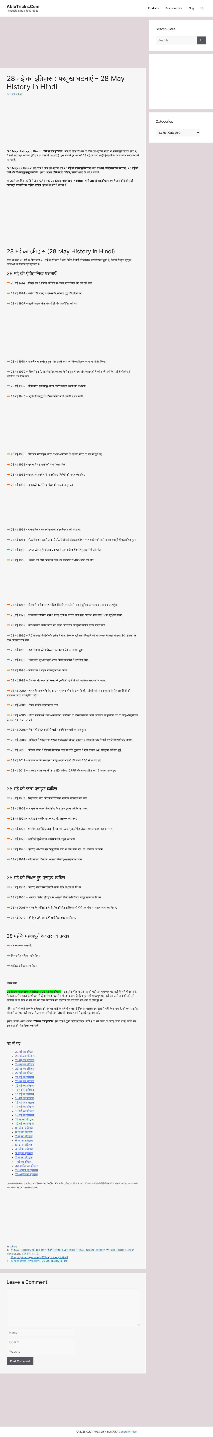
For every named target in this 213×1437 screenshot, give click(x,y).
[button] (201, 8)
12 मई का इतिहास (24, 1115)
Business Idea (173, 8)
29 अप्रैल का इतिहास (26, 1170)
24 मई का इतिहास (24, 1064)
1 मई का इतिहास (23, 1161)
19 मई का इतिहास (24, 1085)
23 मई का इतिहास (24, 1068)
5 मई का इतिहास (23, 1144)
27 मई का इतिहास (24, 1051)
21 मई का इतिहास (24, 1077)
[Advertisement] (73, 43)
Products (153, 8)
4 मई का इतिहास (24, 1149)
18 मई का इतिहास (24, 1089)
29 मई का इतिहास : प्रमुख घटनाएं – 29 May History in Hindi (39, 1260)
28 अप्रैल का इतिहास (26, 1174)
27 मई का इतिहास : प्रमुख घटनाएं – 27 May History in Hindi (39, 1257)
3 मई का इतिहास (24, 1153)
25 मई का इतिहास (24, 1060)
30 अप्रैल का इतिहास (26, 1166)
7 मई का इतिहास (23, 1136)
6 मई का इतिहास (24, 1140)
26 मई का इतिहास (24, 1056)
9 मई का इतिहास (24, 1128)
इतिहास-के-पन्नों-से (30, 1253)
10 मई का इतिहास (24, 1123)
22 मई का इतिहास (24, 1072)
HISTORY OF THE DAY (33, 1250)
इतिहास (13, 1246)
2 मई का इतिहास (23, 1157)
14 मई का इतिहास (24, 1106)
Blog (191, 8)
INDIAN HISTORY (95, 1250)
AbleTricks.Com (23, 6)
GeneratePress (128, 1431)
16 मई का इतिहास (24, 1098)
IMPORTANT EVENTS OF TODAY (65, 1250)
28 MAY (14, 1250)
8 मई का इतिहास (23, 1132)
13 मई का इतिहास (24, 1111)
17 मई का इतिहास (24, 1094)
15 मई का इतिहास (24, 1102)
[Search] (201, 40)
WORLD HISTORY (116, 1250)
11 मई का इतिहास (24, 1119)
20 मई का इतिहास (24, 1081)
